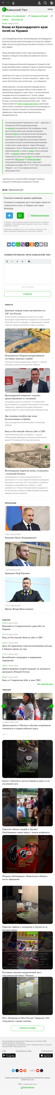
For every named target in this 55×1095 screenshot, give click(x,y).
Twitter (31, 151)
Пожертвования (47, 1051)
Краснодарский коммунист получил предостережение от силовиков (22, 397)
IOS (17, 151)
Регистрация (28, 287)
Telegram (16, 154)
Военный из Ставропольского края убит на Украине (23, 627)
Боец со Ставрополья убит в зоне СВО (21, 680)
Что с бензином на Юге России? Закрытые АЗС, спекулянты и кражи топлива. (26, 1019)
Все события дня (45, 684)
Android (11, 128)
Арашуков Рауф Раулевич (17, 573)
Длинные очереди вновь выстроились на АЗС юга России (25, 312)
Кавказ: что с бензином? (15, 16)
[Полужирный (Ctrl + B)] (7, 261)
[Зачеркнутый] (22, 261)
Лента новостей (17, 19)
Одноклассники (33, 159)
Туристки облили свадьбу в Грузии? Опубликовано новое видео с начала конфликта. (26, 831)
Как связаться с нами (23, 1051)
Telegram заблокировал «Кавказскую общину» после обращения (25, 877)
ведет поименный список (28, 104)
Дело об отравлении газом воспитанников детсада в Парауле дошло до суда (27, 647)
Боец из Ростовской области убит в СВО (25, 431)
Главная (5, 19)
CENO (15, 134)
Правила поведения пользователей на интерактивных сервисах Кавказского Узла (27, 1078)
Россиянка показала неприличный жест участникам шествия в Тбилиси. (21, 974)
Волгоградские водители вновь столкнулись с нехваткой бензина (26, 472)
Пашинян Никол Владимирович (20, 537)
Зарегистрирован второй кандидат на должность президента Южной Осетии (26, 670)
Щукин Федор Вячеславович (19, 608)
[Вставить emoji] (28, 261)
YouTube (27, 157)
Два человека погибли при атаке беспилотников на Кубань (21, 417)
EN (8, 2)
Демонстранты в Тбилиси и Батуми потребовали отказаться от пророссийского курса (26, 727)
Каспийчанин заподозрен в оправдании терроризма (21, 659)
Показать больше (27, 1028)
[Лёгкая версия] (13, 3)
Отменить (27, 294)
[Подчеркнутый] (17, 261)
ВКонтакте (19, 159)
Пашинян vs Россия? (39, 16)
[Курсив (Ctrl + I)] (12, 261)
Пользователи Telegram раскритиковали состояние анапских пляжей (24, 357)
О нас (4, 1051)
